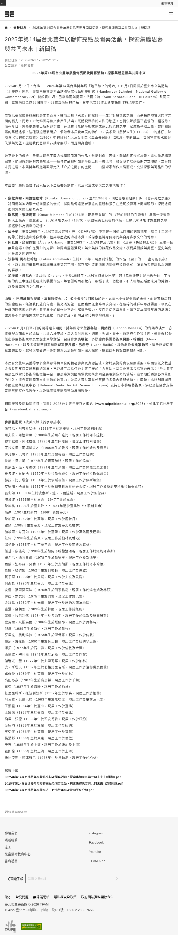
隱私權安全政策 (65, 897)
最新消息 (19, 27)
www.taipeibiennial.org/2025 (120, 404)
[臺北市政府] (10, 926)
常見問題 (22, 897)
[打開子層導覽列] (171, 14)
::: (3, 2)
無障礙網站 (41, 897)
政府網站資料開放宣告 (97, 897)
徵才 (8, 897)
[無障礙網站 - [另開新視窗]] (31, 926)
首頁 (6, 27)
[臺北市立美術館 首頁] (9, 13)
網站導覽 (167, 3)
